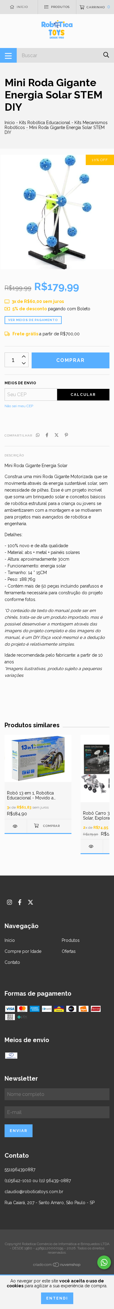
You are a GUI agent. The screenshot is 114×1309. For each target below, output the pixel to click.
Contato (12, 962)
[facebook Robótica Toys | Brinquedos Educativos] (20, 902)
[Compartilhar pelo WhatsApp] (37, 435)
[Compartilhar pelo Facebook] (47, 435)
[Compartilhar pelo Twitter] (56, 435)
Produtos (71, 940)
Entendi (57, 1298)
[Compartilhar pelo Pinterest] (66, 435)
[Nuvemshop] (57, 1265)
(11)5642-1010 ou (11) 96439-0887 (38, 1180)
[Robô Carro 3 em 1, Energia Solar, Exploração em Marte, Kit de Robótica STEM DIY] (92, 846)
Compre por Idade (23, 951)
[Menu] (8, 55)
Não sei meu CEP (19, 406)
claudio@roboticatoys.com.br (34, 1191)
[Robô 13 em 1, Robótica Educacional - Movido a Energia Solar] (16, 826)
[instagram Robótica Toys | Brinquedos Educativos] (9, 902)
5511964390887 (20, 1169)
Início (10, 122)
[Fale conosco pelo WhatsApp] (104, 1262)
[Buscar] (106, 55)
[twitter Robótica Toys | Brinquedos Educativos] (30, 902)
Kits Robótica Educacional (44, 122)
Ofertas (69, 951)
